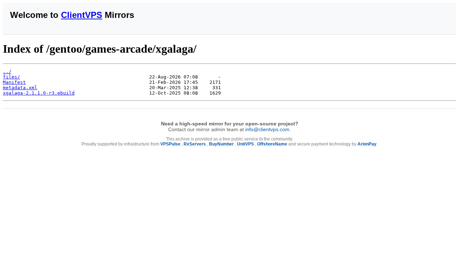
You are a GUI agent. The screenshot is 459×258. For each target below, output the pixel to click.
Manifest (14, 82)
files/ (11, 77)
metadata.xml (20, 87)
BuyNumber (221, 144)
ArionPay (367, 144)
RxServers (195, 144)
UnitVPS (245, 144)
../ (7, 71)
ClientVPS (81, 15)
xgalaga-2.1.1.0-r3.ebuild (39, 93)
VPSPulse (170, 144)
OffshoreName (272, 144)
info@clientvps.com (267, 129)
